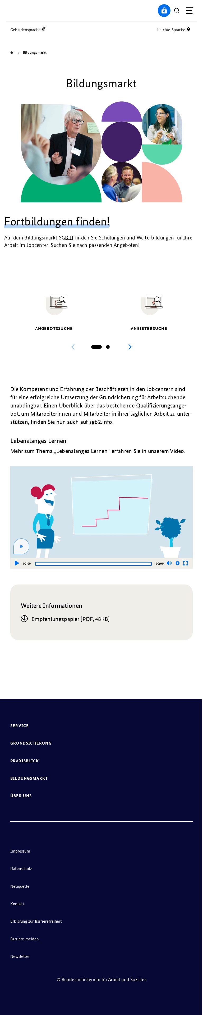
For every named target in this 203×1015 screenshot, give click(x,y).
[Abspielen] (21, 546)
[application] (101, 517)
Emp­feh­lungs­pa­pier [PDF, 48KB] (70, 619)
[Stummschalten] (169, 563)
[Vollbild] (185, 563)
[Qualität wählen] (177, 563)
